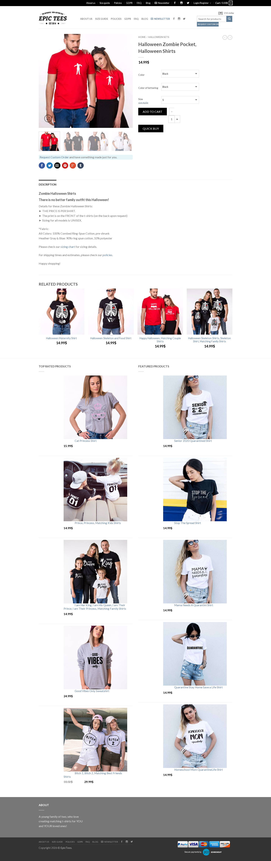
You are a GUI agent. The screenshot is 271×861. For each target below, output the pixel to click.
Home (142, 37)
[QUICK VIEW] (61, 312)
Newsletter (163, 2)
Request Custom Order (208, 24)
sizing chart (67, 246)
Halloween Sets (158, 37)
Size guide (105, 2)
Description (47, 184)
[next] (128, 81)
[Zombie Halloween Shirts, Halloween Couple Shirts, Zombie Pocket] (86, 81)
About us (90, 2)
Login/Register (201, 2)
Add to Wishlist (123, 43)
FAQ (139, 2)
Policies (118, 2)
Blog (148, 2)
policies (107, 255)
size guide (143, 102)
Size (143, 100)
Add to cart (152, 111)
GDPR (129, 2)
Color (141, 74)
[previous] (44, 81)
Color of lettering (148, 87)
